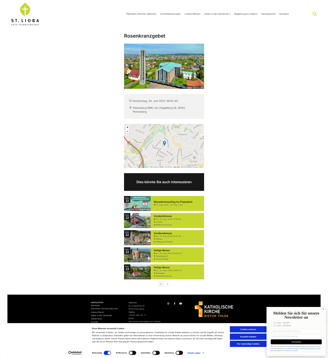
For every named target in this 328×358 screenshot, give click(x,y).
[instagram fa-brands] (168, 303)
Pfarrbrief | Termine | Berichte (141, 14)
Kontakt (283, 14)
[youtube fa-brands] (181, 303)
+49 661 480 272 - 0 (137, 315)
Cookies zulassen (248, 329)
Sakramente (96, 319)
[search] (315, 14)
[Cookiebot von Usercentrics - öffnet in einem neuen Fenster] (75, 353)
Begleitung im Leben (245, 14)
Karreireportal (268, 14)
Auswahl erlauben (248, 337)
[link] (192, 14)
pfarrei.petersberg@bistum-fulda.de (145, 321)
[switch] (132, 353)
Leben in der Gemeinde (216, 14)
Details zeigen (194, 353)
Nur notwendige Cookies (248, 344)
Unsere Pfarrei (191, 14)
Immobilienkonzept (170, 14)
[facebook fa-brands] (174, 303)
